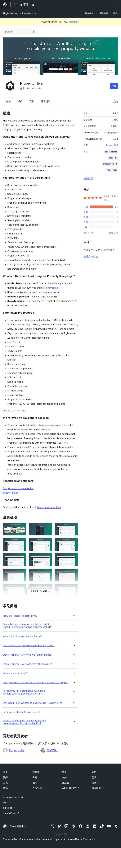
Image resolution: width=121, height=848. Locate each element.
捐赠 (95, 782)
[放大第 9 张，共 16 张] (73, 557)
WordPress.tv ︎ (71, 787)
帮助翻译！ (74, 21)
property (113, 158)
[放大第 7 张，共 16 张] (22, 557)
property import (110, 164)
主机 (5, 782)
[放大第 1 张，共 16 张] (22, 526)
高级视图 (88, 178)
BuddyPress (11, 813)
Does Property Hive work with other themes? (28, 654)
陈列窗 (36, 772)
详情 (8, 101)
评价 (20, 101)
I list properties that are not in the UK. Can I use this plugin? (35, 682)
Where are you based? (15, 673)
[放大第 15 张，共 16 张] (73, 587)
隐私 (5, 787)
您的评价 (88, 232)
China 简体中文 (18, 826)
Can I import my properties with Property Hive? (28, 645)
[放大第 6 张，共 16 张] (73, 541)
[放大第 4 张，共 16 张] (22, 541)
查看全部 (113, 232)
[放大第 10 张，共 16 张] (22, 572)
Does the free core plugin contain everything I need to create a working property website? (28, 625)
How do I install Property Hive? (20, 615)
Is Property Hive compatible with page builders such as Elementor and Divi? (24, 692)
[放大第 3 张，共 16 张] (73, 526)
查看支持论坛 (91, 256)
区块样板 (37, 787)
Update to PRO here (14, 410)
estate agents (111, 152)
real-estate (112, 170)
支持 (115, 101)
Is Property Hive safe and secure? (21, 712)
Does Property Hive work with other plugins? (27, 664)
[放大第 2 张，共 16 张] (48, 526)
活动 (93, 777)
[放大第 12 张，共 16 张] (73, 572)
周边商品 (97, 787)
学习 (64, 772)
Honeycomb (51, 287)
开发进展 (45, 101)
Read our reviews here (49, 507)
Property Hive (34, 88)
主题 (34, 777)
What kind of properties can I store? (22, 636)
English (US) (112, 145)
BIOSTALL (52, 750)
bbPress (9, 807)
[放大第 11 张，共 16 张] (48, 572)
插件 (34, 782)
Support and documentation (18, 488)
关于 (5, 772)
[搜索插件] (34, 32)
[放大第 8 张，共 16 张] (48, 557)
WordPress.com (13, 797)
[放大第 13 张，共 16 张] (22, 587)
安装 (31, 101)
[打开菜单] (116, 4)
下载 (114, 86)
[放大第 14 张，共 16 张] (48, 587)
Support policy (11, 492)
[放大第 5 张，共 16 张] (48, 541)
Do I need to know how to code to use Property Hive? (33, 703)
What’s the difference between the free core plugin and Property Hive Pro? (24, 722)
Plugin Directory (11, 13)
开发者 (65, 782)
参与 (93, 772)
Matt (7, 802)
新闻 (5, 777)
